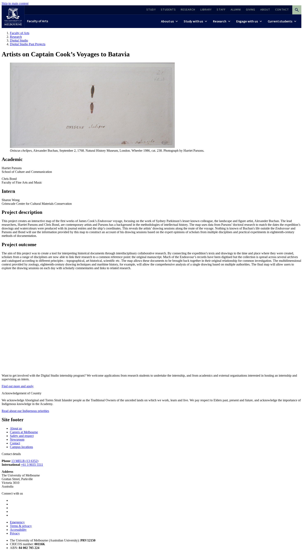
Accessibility (18, 529)
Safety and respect (22, 436)
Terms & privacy (21, 526)
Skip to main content (15, 3)
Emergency (17, 522)
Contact (15, 443)
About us (16, 428)
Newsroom (17, 439)
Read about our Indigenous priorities (25, 411)
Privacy (15, 533)
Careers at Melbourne (24, 432)
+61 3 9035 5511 (32, 464)
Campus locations (21, 447)
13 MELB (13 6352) (24, 461)
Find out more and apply (18, 386)
